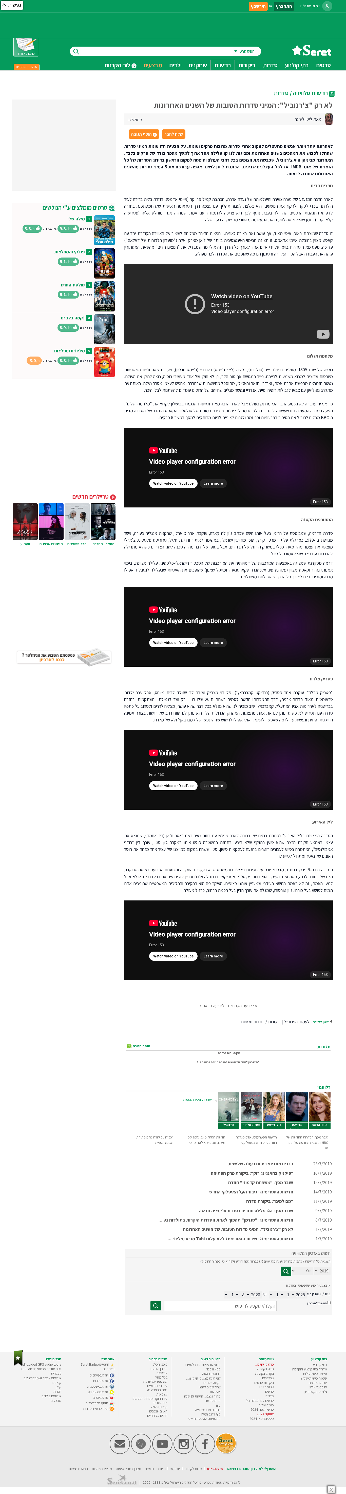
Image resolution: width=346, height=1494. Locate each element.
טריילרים (268, 1378)
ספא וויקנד (213, 1369)
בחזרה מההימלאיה (208, 1409)
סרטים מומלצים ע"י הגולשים (76, 207)
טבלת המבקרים (26, 66)
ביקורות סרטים (264, 1382)
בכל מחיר (161, 1377)
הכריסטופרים (77, 544)
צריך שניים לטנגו (210, 1387)
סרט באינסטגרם (98, 1386)
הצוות (162, 1468)
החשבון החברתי (102, 544)
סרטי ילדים (266, 1387)
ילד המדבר (160, 1403)
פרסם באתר (214, 1468)
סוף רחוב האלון (211, 1414)
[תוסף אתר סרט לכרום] (141, 1453)
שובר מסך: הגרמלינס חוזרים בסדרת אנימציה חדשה (246, 1210)
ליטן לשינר (321, 1022)
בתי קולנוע (320, 1364)
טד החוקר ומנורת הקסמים (149, 1398)
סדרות (269, 1396)
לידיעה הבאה (213, 1006)
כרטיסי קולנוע (264, 1364)
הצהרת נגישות (78, 1468)
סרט (207, 1482)
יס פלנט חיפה (318, 1383)
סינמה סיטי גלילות (315, 1373)
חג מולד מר (213, 1401)
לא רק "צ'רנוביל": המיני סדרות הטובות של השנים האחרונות (238, 1229)
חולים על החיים (157, 1415)
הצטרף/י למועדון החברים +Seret (251, 1468)
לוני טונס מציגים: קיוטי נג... (203, 1378)
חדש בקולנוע (265, 1369)
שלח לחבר (173, 134)
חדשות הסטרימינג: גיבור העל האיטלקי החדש (251, 1192)
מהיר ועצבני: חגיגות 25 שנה (202, 1396)
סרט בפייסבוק (99, 1375)
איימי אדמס (319, 1125)
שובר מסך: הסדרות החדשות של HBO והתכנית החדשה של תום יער (307, 1142)
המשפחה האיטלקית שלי (204, 1419)
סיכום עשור (266, 1405)
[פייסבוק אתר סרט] (205, 1453)
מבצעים (153, 65)
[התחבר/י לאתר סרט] (327, 6)
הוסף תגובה (143, 134)
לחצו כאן (254, 1062)
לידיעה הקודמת (241, 1006)
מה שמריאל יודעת (155, 1381)
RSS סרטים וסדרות (96, 1408)
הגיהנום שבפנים (51, 544)
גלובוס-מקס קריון (315, 1391)
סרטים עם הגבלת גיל (260, 1400)
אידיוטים (162, 1373)
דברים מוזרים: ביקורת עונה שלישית (260, 1164)
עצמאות (161, 1394)
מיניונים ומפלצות (69, 350)
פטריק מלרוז (251, 1125)
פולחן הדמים (158, 1368)
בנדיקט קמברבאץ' (297, 1127)
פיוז (218, 1405)
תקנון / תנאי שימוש (128, 1468)
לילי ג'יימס (274, 1125)
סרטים (269, 1391)
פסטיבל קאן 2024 (261, 1418)
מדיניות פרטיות (102, 1468)
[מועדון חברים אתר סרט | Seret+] (120, 1453)
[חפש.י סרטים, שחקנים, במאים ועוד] (75, 51)
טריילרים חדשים (91, 497)
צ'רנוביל (228, 1125)
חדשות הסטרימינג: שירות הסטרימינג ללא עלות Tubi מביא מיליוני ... (230, 1239)
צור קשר (175, 1468)
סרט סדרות (101, 1381)
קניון (58, 1387)
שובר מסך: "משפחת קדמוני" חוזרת (260, 1182)
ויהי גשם (215, 1391)
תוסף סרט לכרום (97, 1403)
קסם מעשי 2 (159, 1407)
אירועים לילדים (51, 1396)
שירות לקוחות (193, 1468)
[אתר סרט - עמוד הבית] (311, 54)
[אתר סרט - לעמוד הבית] (18, 1365)
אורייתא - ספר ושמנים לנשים (42, 1378)
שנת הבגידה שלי (156, 1390)
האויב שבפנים (158, 1411)
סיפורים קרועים (157, 1385)
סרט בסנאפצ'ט (98, 1392)
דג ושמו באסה (211, 1373)
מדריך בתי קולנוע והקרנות (309, 1369)
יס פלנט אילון (318, 1387)
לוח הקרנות (117, 65)
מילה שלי (76, 219)
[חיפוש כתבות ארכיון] (286, 1271)
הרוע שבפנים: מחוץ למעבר (202, 1364)
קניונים (56, 1382)
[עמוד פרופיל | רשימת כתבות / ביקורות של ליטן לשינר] (329, 119)
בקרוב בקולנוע (264, 1373)
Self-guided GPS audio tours (41, 1364)
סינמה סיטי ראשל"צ (314, 1378)
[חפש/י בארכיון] (155, 1305)
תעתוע (25, 544)
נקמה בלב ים (73, 318)
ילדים (175, 65)
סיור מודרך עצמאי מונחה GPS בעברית (41, 1371)
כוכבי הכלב (159, 1364)
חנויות (57, 1391)
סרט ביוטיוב (101, 1397)
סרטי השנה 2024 (262, 1409)
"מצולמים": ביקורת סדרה (269, 1201)
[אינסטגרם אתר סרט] (184, 1453)
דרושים (149, 1468)
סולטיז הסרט (73, 285)
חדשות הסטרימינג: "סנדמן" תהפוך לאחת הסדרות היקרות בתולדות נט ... (226, 1220)
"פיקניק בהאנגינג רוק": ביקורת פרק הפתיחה (252, 1173)
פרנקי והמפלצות (69, 251)
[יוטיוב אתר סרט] (162, 1453)
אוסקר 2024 (265, 1414)
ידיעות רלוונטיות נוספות (198, 1099)
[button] (12, 5)
